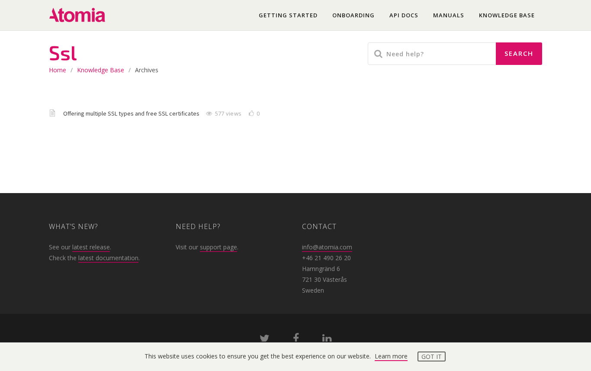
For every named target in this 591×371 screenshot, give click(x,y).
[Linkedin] (327, 340)
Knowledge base (507, 15)
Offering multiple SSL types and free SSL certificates (132, 113)
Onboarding (353, 15)
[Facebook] (296, 340)
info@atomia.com (327, 247)
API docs (403, 15)
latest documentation (108, 258)
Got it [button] (431, 356)
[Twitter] (264, 340)
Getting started (288, 15)
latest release (91, 247)
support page (218, 247)
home (57, 70)
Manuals (448, 15)
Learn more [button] (391, 356)
